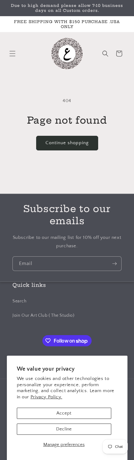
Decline (64, 429)
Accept (63, 413)
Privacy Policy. (46, 397)
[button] (12, 53)
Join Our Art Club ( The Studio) (43, 315)
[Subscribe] (114, 263)
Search (19, 301)
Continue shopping (67, 142)
